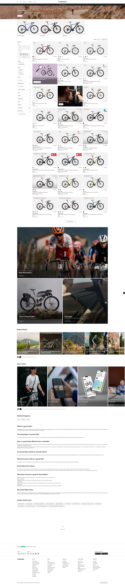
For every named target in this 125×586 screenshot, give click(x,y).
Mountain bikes (95, 563)
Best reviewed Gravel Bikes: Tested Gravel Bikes (56, 506)
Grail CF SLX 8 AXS (35, 213)
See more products (70, 221)
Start (24, 57)
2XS (20, 46)
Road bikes (94, 561)
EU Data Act (34, 575)
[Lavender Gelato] (85, 78)
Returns (79, 567)
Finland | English (104, 582)
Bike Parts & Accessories (97, 567)
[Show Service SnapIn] (124, 293)
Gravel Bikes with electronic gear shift (87, 503)
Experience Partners (51, 568)
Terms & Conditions (35, 570)
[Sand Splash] (35, 56)
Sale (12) (20, 80)
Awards (33, 566)
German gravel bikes (21, 506)
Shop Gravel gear (67, 321)
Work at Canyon (34, 567)
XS (24, 46)
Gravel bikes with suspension (30, 506)
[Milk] (85, 101)
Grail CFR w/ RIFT (60, 124)
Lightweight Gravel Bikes (59, 503)
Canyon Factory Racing (35, 563)
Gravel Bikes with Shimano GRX (39, 503)
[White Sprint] (83, 167)
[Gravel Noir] (37, 145)
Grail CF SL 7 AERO (86, 169)
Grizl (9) (20, 72)
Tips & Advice (50, 566)
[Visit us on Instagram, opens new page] (31, 554)
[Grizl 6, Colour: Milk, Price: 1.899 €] (45, 115)
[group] (62, 28)
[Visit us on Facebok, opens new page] (28, 554)
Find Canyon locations (51, 562)
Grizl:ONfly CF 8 (85, 213)
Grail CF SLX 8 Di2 (60, 213)
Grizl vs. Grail (66, 470)
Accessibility (34, 576)
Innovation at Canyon (35, 562)
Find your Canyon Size (66, 563)
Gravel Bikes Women (21, 503)
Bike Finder (64, 561)
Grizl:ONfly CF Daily (61, 169)
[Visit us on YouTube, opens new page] (33, 554)
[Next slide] (20, 357)
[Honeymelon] (35, 101)
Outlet (94, 570)
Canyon (18, 8)
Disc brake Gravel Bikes (76, 503)
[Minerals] (87, 101)
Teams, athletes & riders (51, 563)
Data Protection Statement (36, 572)
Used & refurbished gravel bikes (42, 506)
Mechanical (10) (21, 64)
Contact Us (79, 571)
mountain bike (52, 437)
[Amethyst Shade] (58, 123)
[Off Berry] (33, 101)
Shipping (79, 563)
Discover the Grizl (20, 484)
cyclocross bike (57, 437)
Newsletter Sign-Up (22, 553)
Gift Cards (64, 567)
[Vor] (20, 409)
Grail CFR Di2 (35, 191)
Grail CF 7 (84, 191)
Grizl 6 (33, 124)
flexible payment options (47, 493)
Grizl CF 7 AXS (85, 58)
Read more (61, 104)
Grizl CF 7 (34, 58)
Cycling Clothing (95, 568)
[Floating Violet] (60, 56)
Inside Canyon (34, 561)
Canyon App (49, 571)
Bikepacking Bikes (98, 503)
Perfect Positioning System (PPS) (44, 492)
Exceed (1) (20, 69)
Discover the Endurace (20, 478)
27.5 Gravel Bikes (67, 503)
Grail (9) (20, 70)
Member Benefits (50, 570)
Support (35, 1)
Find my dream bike (37, 82)
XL (28, 48)
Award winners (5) (22, 113)
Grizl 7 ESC (84, 102)
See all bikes (20, 15)
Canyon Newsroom (35, 568)
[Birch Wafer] (60, 145)
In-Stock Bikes (65, 562)
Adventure (23, 419)
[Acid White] (37, 56)
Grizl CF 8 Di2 (85, 80)
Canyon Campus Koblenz (51, 567)
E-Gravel (28, 419)
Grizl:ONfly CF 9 (85, 124)
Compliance (34, 573)
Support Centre (80, 561)
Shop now (21, 321)
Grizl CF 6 (59, 58)
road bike (48, 429)
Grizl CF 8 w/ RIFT (60, 80)
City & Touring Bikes (96, 566)
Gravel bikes (95, 562)
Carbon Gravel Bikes (29, 503)
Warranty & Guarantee (81, 566)
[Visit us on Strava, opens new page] (36, 554)
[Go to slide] (43, 357)
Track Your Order (80, 570)
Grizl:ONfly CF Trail (35, 169)
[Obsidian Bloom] (35, 145)
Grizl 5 (33, 102)
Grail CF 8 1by (60, 191)
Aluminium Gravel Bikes (50, 503)
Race (18, 419)
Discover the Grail (20, 481)
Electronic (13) (21, 62)
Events (49, 561)
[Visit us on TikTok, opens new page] (38, 554)
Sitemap (49, 572)
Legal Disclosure (34, 571)
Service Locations (80, 562)
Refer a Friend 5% (65, 566)
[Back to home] (62, 2)
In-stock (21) (21, 86)
